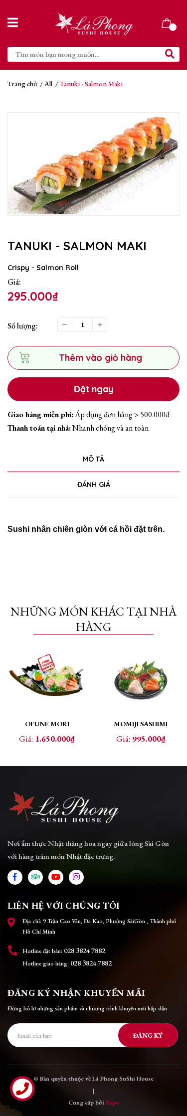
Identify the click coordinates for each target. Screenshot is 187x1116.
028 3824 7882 (84, 950)
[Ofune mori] (46, 680)
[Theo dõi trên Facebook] (14, 877)
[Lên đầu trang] (169, 1068)
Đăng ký (148, 1035)
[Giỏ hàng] (167, 22)
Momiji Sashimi (141, 723)
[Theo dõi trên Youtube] (55, 877)
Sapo (112, 1103)
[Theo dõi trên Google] (35, 877)
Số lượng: (22, 325)
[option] (93, 164)
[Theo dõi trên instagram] (76, 877)
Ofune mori (47, 723)
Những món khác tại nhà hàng (93, 619)
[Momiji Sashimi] (140, 680)
